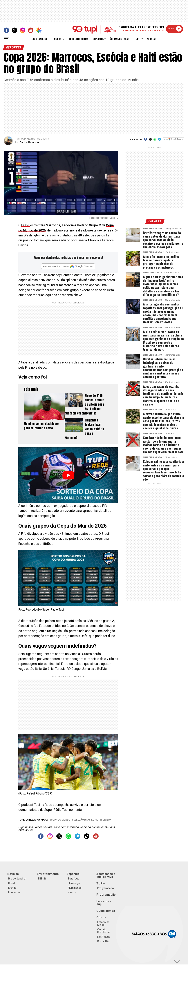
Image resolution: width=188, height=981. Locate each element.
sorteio (106, 820)
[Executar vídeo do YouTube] (68, 475)
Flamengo (74, 883)
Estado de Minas (103, 923)
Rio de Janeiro (40, 39)
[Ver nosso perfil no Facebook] (41, 838)
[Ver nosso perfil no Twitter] (59, 838)
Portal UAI (103, 941)
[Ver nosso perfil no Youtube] (96, 838)
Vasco (72, 892)
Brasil (25, 225)
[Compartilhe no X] (150, 140)
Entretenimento (78, 39)
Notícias (13, 874)
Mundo (12, 887)
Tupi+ (137, 39)
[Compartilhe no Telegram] (159, 140)
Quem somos (105, 911)
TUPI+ (100, 883)
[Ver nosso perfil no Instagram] (50, 838)
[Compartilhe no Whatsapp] (154, 140)
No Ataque (103, 936)
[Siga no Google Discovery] (173, 141)
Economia (14, 892)
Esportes (98, 39)
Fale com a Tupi (103, 902)
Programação (105, 888)
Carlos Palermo (29, 142)
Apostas (151, 39)
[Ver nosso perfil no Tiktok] (86, 838)
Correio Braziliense (103, 931)
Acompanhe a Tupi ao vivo (105, 875)
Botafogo (73, 878)
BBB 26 (42, 878)
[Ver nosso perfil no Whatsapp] (68, 838)
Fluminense (75, 887)
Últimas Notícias (119, 39)
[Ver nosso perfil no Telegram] (77, 838)
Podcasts (58, 39)
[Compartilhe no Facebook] (145, 140)
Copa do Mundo (60, 820)
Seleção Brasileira (85, 820)
